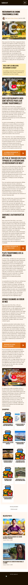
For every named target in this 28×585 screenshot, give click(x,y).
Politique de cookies (14, 580)
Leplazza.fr (5, 2)
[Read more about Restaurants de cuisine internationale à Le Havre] (14, 551)
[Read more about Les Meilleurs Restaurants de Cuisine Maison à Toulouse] (14, 527)
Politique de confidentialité (14, 578)
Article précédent (14, 506)
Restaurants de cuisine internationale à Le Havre (13, 562)
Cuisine (4, 540)
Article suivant (14, 509)
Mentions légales (14, 582)
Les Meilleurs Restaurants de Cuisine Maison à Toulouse (12, 537)
